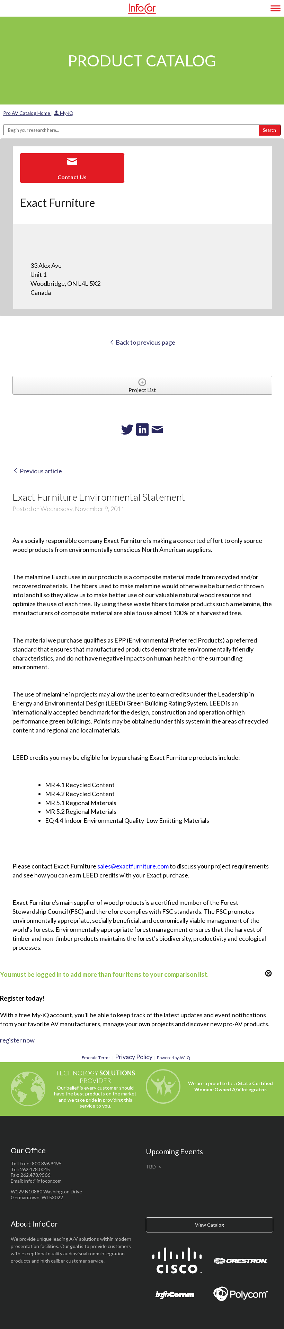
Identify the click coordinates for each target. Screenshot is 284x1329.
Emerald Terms (96, 1057)
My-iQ (66, 113)
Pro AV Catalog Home (27, 113)
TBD (151, 1166)
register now (17, 1040)
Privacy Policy (133, 1057)
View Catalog (209, 1225)
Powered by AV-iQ (173, 1057)
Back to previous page (145, 342)
